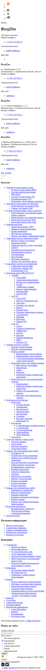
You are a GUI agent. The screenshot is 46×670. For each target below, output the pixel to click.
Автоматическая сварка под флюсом (22, 204)
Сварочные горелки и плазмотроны (21, 264)
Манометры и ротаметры (22, 490)
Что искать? (6, 636)
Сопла (19, 326)
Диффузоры (21, 331)
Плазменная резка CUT (21, 199)
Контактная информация (17, 607)
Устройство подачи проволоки (24, 455)
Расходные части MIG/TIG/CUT (20, 273)
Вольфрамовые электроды (22, 509)
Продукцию (9, 641)
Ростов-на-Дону (18, 616)
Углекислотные (23, 405)
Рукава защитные (18, 483)
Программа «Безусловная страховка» (27, 201)
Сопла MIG (21, 278)
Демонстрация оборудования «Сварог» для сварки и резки (24, 594)
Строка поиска (7, 631)
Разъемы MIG (22, 291)
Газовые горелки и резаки (17, 345)
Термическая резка (14, 224)
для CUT (15, 324)
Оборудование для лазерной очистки (27, 217)
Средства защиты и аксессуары (19, 439)
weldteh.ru (10, 96)
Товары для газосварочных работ (20, 488)
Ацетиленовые (22, 412)
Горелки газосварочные (21, 349)
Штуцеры (20, 319)
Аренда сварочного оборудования (26, 582)
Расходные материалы (15, 506)
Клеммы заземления (20, 469)
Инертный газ (22, 421)
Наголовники (17, 257)
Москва (14, 612)
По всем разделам (12, 638)
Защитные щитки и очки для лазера (26, 245)
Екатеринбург (17, 614)
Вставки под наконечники (27, 282)
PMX (18, 340)
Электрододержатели (20, 472)
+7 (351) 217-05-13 (14, 42)
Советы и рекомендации (16, 530)
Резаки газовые (18, 351)
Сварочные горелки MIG (22, 266)
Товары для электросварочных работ (22, 451)
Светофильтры (17, 254)
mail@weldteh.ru (13, 51)
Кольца (19, 308)
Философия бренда (19, 549)
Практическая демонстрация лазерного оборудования (23, 587)
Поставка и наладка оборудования (26, 584)
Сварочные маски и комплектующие (22, 238)
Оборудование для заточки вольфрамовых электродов (23, 466)
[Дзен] (3, 665)
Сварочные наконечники (27, 280)
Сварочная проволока (20, 513)
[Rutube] (7, 665)
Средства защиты (18, 442)
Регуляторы (16, 423)
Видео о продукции (14, 525)
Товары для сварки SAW (22, 208)
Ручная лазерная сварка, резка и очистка (23, 211)
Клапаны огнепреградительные (25, 497)
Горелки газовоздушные (21, 347)
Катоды (19, 333)
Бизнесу (9, 579)
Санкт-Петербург (18, 609)
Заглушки (20, 303)
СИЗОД (14, 247)
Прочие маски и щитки (21, 252)
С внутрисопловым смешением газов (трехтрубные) (30, 359)
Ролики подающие (19, 481)
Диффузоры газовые (25, 287)
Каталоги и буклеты (15, 535)
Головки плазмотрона (25, 328)
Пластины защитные (20, 259)
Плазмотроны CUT (19, 271)
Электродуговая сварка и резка (19, 187)
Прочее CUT (21, 342)
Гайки (19, 370)
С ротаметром (22, 428)
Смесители (16, 437)
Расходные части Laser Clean (23, 222)
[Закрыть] (2, 178)
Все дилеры (6, 173)
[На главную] (15, 5)
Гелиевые (20, 416)
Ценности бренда (18, 547)
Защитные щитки (18, 243)
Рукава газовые (18, 499)
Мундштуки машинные (21, 234)
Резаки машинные (19, 231)
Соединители (22, 314)
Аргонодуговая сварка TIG (23, 197)
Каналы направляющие (26, 289)
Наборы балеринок (24, 338)
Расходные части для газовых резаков (27, 363)
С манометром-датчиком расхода (30, 425)
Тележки (15, 474)
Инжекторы (21, 368)
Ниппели (20, 372)
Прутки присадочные (20, 511)
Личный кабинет (13, 605)
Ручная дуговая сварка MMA (24, 190)
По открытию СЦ (19, 572)
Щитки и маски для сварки (23, 241)
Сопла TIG (21, 298)
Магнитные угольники (21, 476)
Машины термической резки (23, 229)
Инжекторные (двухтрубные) (29, 354)
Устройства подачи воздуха (23, 250)
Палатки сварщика (19, 446)
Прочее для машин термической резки (28, 236)
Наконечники (22, 384)
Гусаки (19, 284)
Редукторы (16, 402)
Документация (10, 651)
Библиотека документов (16, 532)
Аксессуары (16, 444)
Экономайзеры (22, 432)
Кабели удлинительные (21, 479)
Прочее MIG (21, 294)
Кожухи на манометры (21, 492)
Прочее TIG (21, 321)
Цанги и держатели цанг (27, 301)
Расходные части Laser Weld (23, 220)
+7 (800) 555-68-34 (32, 621)
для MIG (15, 275)
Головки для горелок (25, 305)
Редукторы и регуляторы (17, 400)
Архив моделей (13, 516)
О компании (11, 545)
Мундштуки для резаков (26, 365)
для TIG (14, 296)
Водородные (21, 414)
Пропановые (21, 407)
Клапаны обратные (19, 495)
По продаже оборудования (22, 570)
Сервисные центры (14, 602)
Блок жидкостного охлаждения (24, 462)
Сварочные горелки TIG (22, 268)
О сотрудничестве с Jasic (22, 552)
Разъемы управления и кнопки (29, 312)
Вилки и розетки (18, 485)
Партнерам (11, 568)
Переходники (22, 310)
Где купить (11, 600)
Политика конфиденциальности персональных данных (25, 564)
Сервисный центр (12, 646)
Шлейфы (20, 317)
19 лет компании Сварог (22, 554)
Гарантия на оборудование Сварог (26, 556)
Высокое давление (24, 418)
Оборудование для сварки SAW (25, 206)
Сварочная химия (19, 449)
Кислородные (22, 409)
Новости (10, 598)
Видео (7, 648)
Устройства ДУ (17, 453)
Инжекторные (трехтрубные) (29, 356)
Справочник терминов (16, 528)
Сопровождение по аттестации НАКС (28, 591)
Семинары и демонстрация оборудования (23, 576)
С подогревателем (24, 430)
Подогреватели (23, 435)
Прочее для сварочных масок (24, 261)
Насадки (20, 335)
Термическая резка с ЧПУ (22, 227)
